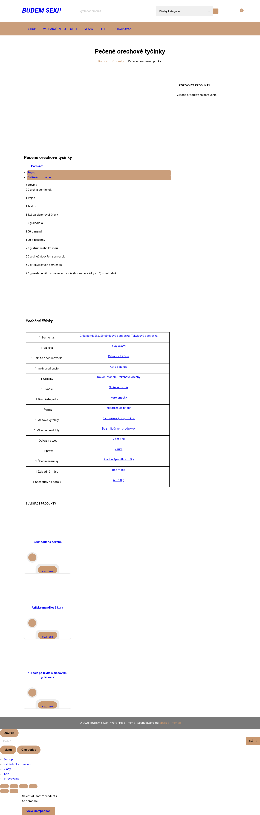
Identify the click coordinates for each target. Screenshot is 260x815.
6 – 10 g (118, 480)
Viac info (47, 571)
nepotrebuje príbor (118, 408)
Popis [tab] (31, 172)
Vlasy (88, 29)
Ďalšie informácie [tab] (39, 177)
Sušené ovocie (118, 387)
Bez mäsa (118, 470)
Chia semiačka (89, 335)
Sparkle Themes (170, 722)
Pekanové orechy (129, 377)
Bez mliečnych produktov (118, 428)
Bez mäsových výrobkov (119, 418)
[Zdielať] (23, 786)
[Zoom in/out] (4, 786)
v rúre (118, 449)
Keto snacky (119, 397)
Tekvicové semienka (144, 335)
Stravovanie (124, 29)
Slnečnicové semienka (115, 335)
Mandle (112, 377)
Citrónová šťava (118, 356)
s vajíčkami (118, 346)
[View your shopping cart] (236, 11)
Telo (104, 29)
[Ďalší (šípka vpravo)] (14, 791)
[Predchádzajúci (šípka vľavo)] (4, 791)
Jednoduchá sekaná (47, 542)
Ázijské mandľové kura (47, 607)
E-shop (31, 29)
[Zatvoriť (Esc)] (33, 786)
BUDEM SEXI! (41, 10)
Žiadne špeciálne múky (119, 459)
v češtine (119, 439)
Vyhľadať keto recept (60, 29)
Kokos (101, 377)
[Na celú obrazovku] (14, 786)
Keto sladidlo (119, 366)
